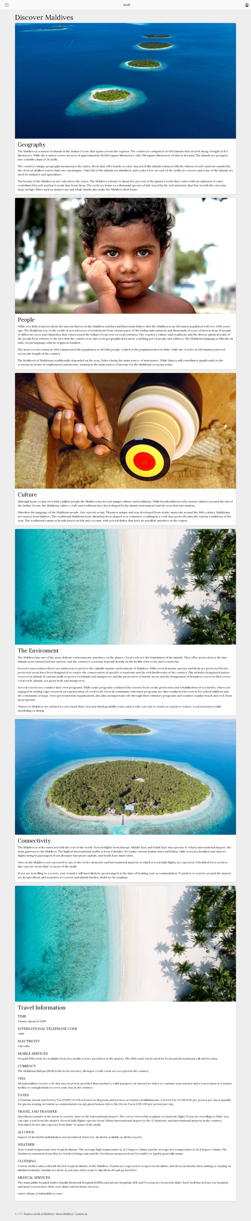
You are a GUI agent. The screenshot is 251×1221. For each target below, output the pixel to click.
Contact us (81, 1213)
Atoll (126, 5)
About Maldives (64, 1213)
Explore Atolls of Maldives (39, 1213)
